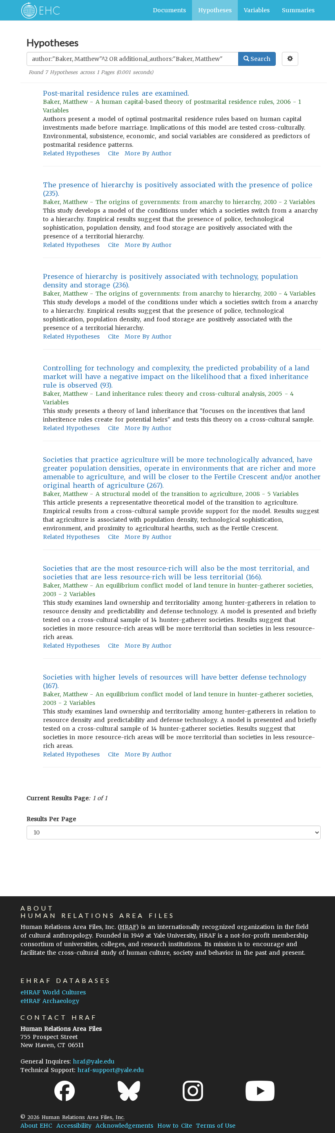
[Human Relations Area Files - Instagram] (193, 1091)
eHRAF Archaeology (49, 1001)
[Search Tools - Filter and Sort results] (290, 59)
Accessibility (74, 1125)
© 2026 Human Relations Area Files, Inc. (72, 1117)
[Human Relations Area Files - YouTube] (260, 1091)
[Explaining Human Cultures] (37, 10)
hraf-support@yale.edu (111, 1070)
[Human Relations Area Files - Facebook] (64, 1091)
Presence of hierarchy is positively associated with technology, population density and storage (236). (170, 280)
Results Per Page (51, 819)
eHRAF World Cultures (53, 992)
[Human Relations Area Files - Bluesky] (129, 1091)
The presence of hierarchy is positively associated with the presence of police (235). (177, 189)
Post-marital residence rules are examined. (116, 93)
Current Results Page (58, 798)
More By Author (148, 153)
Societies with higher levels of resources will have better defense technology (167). (174, 681)
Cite (113, 153)
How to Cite (174, 1125)
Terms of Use (215, 1125)
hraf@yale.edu (93, 1061)
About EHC (36, 1125)
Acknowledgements (124, 1125)
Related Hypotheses (71, 153)
